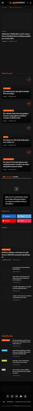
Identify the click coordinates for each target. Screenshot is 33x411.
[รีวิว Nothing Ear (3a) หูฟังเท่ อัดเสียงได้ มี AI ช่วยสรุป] (16, 88)
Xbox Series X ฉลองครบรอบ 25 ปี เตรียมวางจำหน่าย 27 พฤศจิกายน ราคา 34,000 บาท (21, 278)
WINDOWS (4, 350)
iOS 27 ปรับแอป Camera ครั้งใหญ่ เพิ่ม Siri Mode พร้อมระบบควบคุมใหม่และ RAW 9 (22, 371)
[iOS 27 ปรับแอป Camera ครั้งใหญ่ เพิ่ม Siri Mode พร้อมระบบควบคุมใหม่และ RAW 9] (6, 372)
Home (10, 7)
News (3, 369)
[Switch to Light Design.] (28, 3)
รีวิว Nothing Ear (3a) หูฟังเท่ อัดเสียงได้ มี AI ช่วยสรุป (16, 92)
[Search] (30, 3)
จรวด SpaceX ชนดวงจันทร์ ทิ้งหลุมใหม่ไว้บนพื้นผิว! (21, 268)
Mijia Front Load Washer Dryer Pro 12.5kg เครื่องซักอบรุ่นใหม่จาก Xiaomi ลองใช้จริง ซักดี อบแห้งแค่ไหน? (16, 200)
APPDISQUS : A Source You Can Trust (22, 406)
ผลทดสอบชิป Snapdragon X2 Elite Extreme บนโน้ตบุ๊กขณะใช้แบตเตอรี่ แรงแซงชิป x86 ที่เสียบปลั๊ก (21, 352)
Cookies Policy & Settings (23, 401)
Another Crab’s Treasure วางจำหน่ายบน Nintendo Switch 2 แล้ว (22, 296)
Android (4, 360)
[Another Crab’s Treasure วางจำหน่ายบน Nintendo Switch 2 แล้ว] (6, 298)
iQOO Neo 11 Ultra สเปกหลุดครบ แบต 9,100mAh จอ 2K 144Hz (21, 361)
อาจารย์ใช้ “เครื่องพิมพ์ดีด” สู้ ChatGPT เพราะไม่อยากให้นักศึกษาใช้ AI (22, 287)
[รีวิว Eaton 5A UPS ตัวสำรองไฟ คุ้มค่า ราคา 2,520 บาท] (16, 136)
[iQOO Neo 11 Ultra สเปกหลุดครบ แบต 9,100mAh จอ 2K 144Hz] (6, 363)
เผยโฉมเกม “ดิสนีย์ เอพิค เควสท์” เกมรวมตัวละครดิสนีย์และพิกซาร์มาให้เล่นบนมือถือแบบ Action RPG (16, 36)
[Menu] (3, 3)
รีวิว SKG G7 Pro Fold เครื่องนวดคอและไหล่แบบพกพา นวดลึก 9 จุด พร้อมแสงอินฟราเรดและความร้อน (16, 164)
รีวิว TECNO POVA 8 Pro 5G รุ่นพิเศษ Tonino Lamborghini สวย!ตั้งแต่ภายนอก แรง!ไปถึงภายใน (16, 115)
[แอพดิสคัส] (16, 2)
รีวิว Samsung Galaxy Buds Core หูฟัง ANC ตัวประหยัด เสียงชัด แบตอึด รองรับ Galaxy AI (21, 342)
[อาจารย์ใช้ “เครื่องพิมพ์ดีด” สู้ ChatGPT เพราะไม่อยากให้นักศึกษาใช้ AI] (6, 289)
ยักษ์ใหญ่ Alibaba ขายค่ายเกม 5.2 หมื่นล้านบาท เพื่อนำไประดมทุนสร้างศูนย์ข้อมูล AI (16, 254)
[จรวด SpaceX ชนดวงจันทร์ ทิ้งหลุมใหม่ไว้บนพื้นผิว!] (6, 270)
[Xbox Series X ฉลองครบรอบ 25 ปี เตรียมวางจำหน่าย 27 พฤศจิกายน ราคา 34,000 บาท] (6, 279)
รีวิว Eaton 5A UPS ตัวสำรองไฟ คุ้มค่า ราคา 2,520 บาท (16, 141)
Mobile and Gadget (7, 340)
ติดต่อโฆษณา (10, 401)
